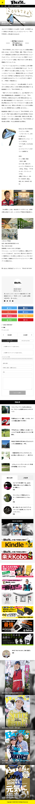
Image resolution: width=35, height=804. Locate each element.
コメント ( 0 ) (9, 340)
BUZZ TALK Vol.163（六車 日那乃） (21, 650)
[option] (17, 654)
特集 (10, 24)
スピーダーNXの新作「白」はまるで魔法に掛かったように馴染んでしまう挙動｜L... (22, 485)
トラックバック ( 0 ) (25, 340)
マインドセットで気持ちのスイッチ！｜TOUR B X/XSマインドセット (21, 497)
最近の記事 (9, 478)
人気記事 (25, 478)
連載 (13, 652)
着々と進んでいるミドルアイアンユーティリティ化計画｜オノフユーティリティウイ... (22, 509)
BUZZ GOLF (9, 325)
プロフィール (16, 291)
